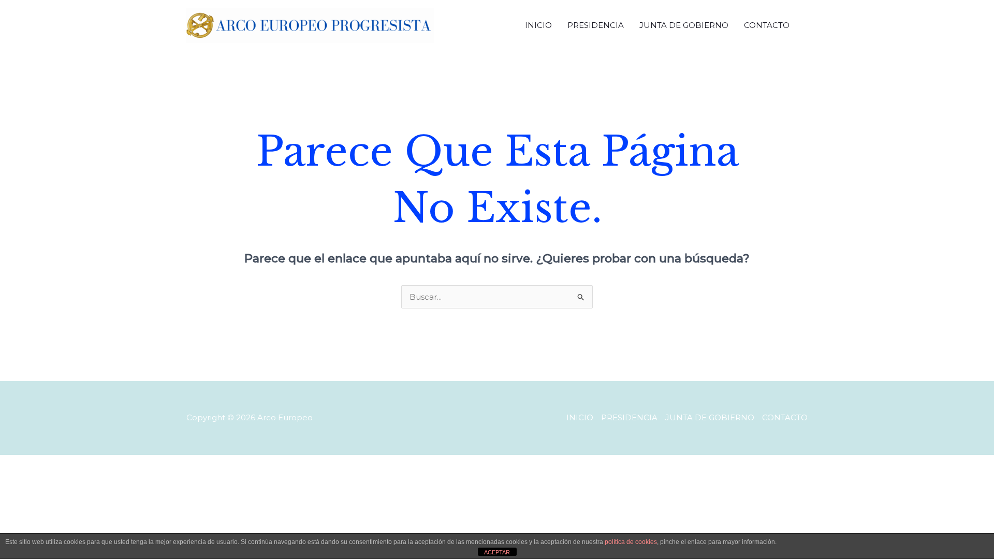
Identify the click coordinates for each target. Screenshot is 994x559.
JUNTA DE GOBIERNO (683, 25)
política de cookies (631, 542)
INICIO (538, 25)
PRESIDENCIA (595, 25)
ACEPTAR (497, 552)
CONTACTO (767, 25)
